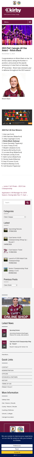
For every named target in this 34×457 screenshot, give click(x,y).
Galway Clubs (6, 399)
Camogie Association (8, 417)
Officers (5, 374)
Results (13, 403)
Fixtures (7, 403)
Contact (5, 367)
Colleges (10, 413)
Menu (6, 22)
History (4, 380)
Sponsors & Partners (10, 377)
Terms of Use (6, 384)
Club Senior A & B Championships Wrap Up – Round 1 (20, 343)
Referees (11, 410)
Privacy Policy (7, 387)
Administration (7, 370)
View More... (5, 354)
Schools (4, 413)
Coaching (4, 410)
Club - (3, 403)
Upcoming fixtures (15, 330)
